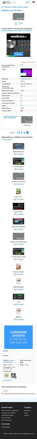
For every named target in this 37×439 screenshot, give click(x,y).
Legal (26, 413)
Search (14, 2)
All (2, 7)
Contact (26, 415)
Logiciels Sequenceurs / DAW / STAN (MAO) (17, 30)
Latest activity (6, 427)
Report (12, 132)
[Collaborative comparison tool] (7, 2)
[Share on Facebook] (21, 132)
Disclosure (27, 410)
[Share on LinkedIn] (27, 132)
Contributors (7, 371)
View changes (7, 380)
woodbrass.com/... (26, 78)
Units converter (6, 417)
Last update (7, 367)
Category (6, 360)
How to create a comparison (10, 410)
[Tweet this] (24, 132)
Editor (22, 365)
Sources (5, 355)
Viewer (5, 365)
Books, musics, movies (20, 7)
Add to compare (7, 139)
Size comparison (6, 420)
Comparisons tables (7, 415)
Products (8, 7)
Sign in (28, 2)
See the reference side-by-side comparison (17, 28)
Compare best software (9, 413)
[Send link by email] (18, 132)
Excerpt (5, 351)
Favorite (16, 23)
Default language (25, 360)
